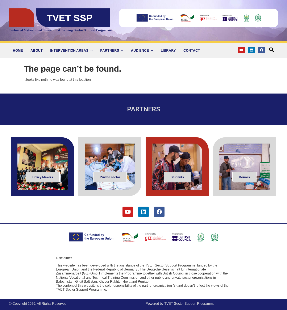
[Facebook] (261, 50)
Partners (109, 50)
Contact (191, 50)
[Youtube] (241, 50)
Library (168, 50)
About (36, 50)
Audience (140, 50)
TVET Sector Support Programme (189, 303)
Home (18, 50)
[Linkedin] (251, 50)
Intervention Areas (69, 50)
